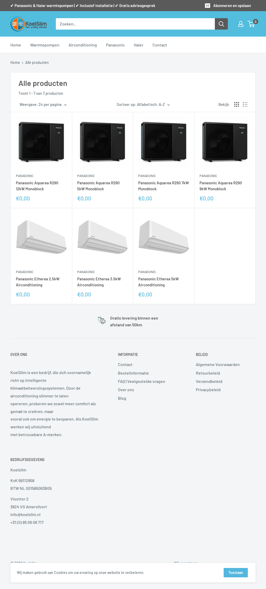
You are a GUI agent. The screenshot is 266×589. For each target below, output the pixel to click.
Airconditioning (83, 44)
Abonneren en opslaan (232, 5)
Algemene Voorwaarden (218, 364)
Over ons (126, 389)
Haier (138, 44)
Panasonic (115, 44)
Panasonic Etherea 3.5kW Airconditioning (99, 281)
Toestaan (235, 572)
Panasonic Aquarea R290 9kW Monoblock (221, 185)
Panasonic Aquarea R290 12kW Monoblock (37, 185)
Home (15, 44)
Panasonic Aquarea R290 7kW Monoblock (163, 185)
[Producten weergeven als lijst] (245, 104)
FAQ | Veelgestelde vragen (141, 381)
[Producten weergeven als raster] (236, 104)
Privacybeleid (208, 389)
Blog (122, 398)
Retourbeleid (208, 372)
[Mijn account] (240, 24)
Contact (159, 44)
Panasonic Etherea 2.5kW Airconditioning (37, 281)
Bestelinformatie (133, 372)
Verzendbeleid (209, 381)
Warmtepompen (44, 44)
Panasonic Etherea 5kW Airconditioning (158, 281)
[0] (251, 24)
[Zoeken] (221, 24)
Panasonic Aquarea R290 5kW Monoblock (98, 185)
